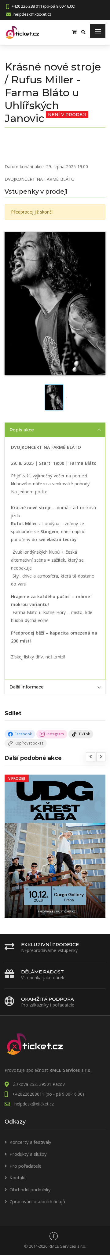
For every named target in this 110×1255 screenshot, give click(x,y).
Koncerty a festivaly (30, 1142)
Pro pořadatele (25, 1166)
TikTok (84, 734)
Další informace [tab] (26, 687)
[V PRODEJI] (55, 846)
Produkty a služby (28, 1154)
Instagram (55, 734)
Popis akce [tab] (21, 430)
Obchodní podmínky (30, 1189)
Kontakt (17, 1177)
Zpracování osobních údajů (37, 1201)
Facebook (23, 734)
